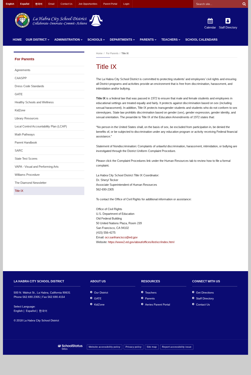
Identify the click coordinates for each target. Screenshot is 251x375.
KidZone (20, 110)
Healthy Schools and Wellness (34, 102)
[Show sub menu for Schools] (104, 40)
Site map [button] (152, 347)
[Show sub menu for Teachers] (179, 40)
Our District (101, 292)
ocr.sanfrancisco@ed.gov (121, 237)
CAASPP (21, 78)
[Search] (244, 4)
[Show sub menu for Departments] (134, 40)
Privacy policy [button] (134, 347)
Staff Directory (205, 298)
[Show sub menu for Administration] (82, 40)
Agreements (22, 70)
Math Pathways (25, 134)
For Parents (112, 53)
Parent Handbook (26, 142)
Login (126, 4)
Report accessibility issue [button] (177, 347)
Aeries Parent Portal (157, 304)
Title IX (19, 190)
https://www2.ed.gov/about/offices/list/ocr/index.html (141, 242)
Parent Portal (110, 4)
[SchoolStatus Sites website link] (70, 347)
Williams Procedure (27, 174)
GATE (19, 94)
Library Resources (26, 118)
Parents (150, 298)
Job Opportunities (87, 4)
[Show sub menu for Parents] (155, 40)
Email (51, 4)
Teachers (150, 292)
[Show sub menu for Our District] (48, 40)
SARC (19, 150)
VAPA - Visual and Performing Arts (37, 166)
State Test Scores (26, 158)
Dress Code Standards (29, 86)
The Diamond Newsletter (30, 182)
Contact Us (66, 4)
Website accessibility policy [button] (104, 347)
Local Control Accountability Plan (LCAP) (41, 126)
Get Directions (205, 292)
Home (99, 53)
